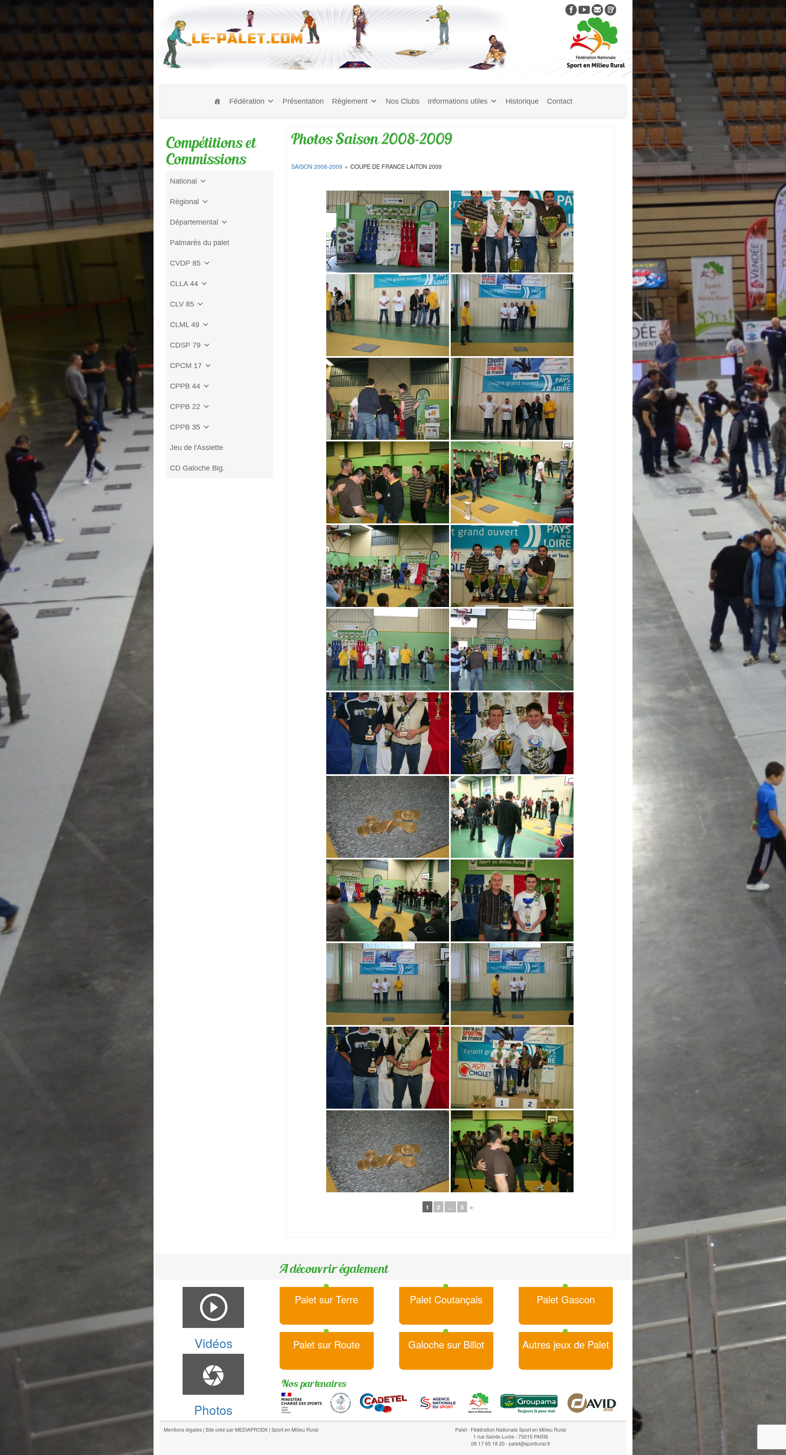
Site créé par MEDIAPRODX (237, 1429)
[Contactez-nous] (597, 9)
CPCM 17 (186, 365)
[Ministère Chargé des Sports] (301, 1402)
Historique (522, 101)
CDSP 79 (185, 345)
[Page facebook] (571, 9)
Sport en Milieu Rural (294, 1429)
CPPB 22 (185, 406)
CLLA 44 (184, 284)
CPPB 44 (185, 386)
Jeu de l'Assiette (196, 447)
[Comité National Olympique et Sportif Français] (340, 1402)
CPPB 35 (185, 427)
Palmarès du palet (199, 243)
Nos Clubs (403, 101)
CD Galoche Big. (197, 468)
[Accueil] (217, 101)
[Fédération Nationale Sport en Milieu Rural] (479, 1402)
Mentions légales (183, 1429)
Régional (184, 202)
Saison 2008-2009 (316, 166)
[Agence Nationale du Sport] (438, 1402)
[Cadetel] (383, 1402)
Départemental (194, 222)
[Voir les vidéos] (584, 9)
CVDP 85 (185, 263)
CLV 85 (182, 304)
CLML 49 (184, 325)
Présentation (303, 101)
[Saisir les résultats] (610, 9)
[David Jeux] (591, 1402)
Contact (559, 101)
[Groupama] (529, 1402)
